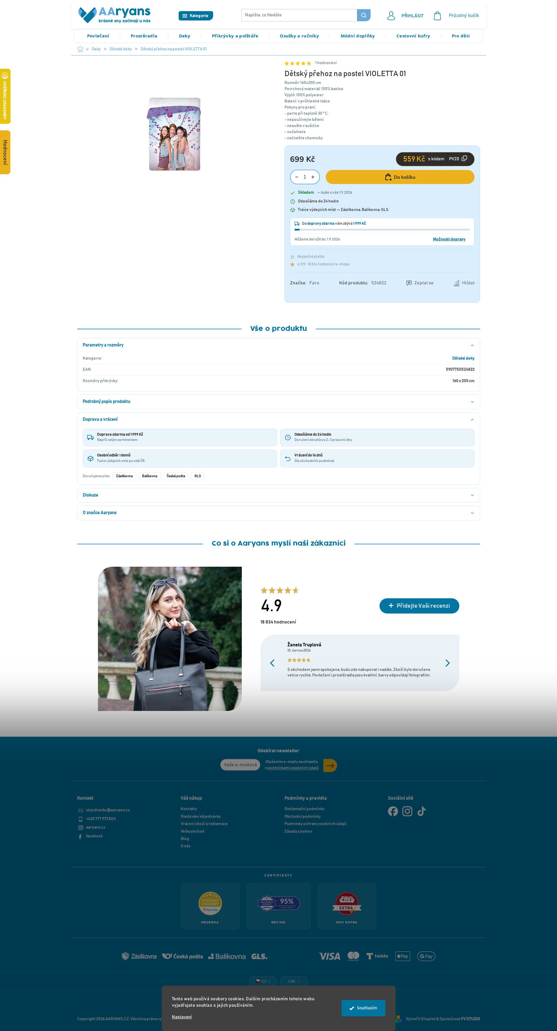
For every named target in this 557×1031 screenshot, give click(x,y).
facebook (94, 836)
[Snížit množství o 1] (296, 177)
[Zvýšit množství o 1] (313, 177)
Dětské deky (463, 358)
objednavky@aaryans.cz (108, 810)
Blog (185, 839)
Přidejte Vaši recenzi (423, 606)
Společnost (459, 1019)
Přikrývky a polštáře (235, 36)
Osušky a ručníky (299, 36)
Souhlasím (367, 1008)
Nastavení (182, 1017)
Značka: (304, 283)
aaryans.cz (95, 827)
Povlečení (98, 36)
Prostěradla (144, 36)
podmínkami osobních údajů (293, 768)
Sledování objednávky (201, 817)
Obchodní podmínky (302, 817)
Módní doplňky (358, 36)
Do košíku (404, 177)
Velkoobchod (192, 831)
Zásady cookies (298, 831)
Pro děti (461, 36)
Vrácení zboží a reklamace (204, 824)
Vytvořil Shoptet (421, 1019)
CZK (292, 981)
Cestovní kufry (413, 36)
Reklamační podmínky (304, 809)
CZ (264, 981)
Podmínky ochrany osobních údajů (315, 824)
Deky (184, 36)
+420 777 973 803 (100, 819)
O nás (185, 846)
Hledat (363, 15)
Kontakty (189, 809)
